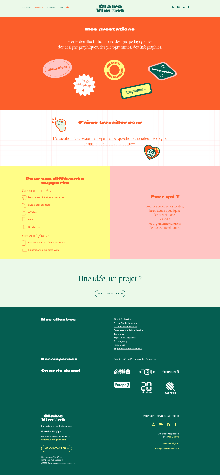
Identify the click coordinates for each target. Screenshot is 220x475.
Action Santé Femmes (125, 323)
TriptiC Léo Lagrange (125, 337)
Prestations (38, 7)
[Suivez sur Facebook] (189, 7)
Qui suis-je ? (50, 7)
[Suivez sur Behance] (178, 7)
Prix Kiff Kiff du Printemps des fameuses (135, 359)
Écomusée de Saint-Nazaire (128, 330)
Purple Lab (119, 344)
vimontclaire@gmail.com (53, 439)
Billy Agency (120, 341)
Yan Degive (173, 436)
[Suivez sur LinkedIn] (184, 7)
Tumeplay (119, 334)
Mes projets (26, 7)
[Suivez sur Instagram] (173, 7)
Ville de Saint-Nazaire (125, 326)
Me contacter (109, 293)
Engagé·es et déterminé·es (128, 348)
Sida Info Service (122, 319)
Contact (61, 7)
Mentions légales (171, 443)
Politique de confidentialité (167, 448)
